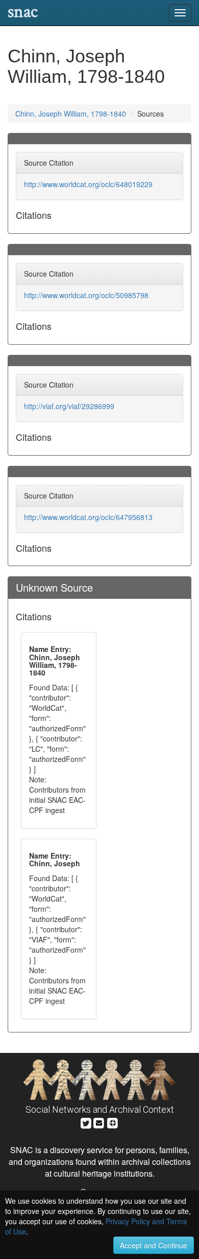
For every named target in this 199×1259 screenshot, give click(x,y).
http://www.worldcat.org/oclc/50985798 (86, 295)
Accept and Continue (153, 1245)
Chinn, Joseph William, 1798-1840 (70, 113)
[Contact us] (99, 1121)
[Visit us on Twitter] (86, 1121)
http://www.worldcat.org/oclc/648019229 (88, 184)
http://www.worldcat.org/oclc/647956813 (88, 517)
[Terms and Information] (113, 1121)
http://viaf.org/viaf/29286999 (69, 406)
